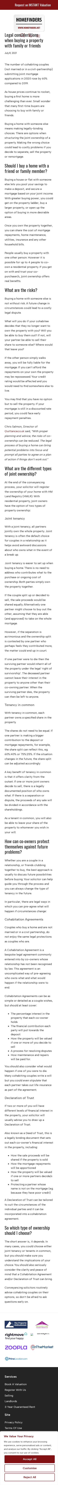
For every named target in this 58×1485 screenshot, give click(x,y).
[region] (29, 1458)
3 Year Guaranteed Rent (20, 1407)
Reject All (30, 1477)
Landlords (11, 1401)
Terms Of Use (13, 1428)
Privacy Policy (13, 1422)
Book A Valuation (16, 1384)
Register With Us (15, 1390)
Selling (9, 1395)
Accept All (29, 1459)
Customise (30, 1468)
